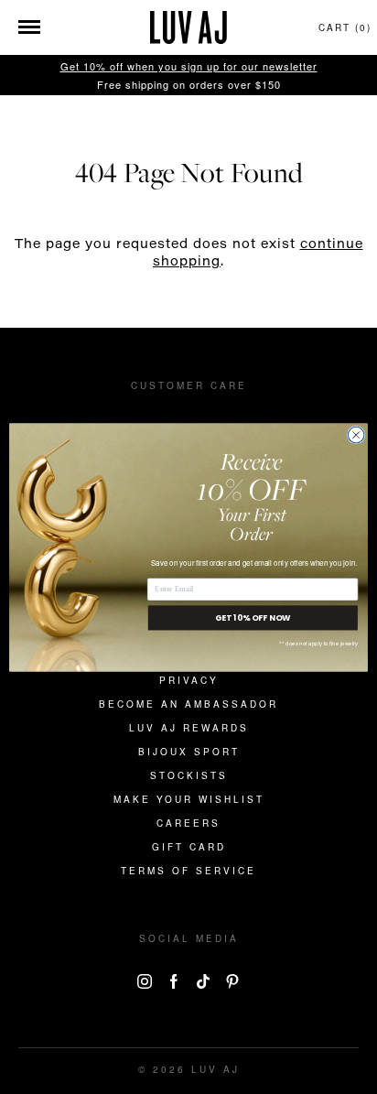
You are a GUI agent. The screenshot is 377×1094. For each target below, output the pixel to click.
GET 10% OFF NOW (253, 617)
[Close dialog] (356, 435)
